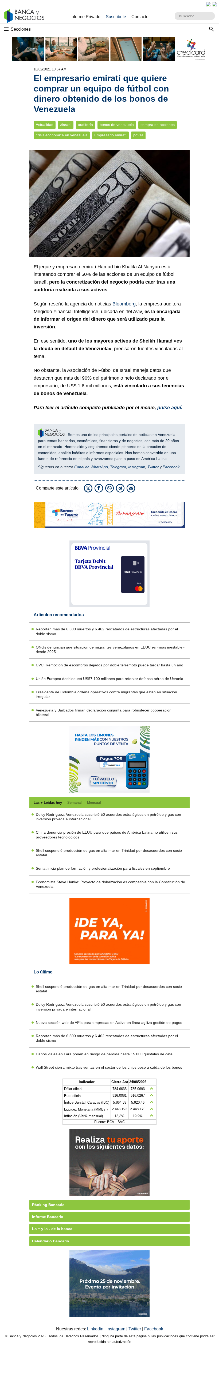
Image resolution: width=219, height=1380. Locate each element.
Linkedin (95, 1329)
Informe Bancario (47, 1217)
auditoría (85, 125)
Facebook (171, 467)
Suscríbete (116, 16)
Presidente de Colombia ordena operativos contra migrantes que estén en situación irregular (106, 694)
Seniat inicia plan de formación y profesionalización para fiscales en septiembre (103, 868)
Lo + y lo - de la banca (52, 1229)
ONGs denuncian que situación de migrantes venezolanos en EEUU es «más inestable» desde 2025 (110, 649)
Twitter (153, 467)
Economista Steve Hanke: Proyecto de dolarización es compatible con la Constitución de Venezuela (110, 884)
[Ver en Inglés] (208, 4)
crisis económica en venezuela (62, 135)
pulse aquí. (169, 407)
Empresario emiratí (110, 135)
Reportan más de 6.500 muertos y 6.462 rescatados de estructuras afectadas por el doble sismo (107, 631)
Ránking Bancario (48, 1205)
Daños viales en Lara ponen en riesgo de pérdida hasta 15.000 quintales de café (104, 1054)
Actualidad (44, 125)
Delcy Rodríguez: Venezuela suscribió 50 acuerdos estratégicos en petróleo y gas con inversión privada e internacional (108, 816)
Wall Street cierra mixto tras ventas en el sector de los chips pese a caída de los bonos (109, 1067)
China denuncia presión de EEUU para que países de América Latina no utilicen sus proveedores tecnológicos (107, 834)
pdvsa (138, 135)
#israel (65, 125)
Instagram (136, 467)
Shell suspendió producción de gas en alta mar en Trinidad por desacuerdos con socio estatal (109, 852)
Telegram (118, 467)
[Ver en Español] (215, 4)
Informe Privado (85, 16)
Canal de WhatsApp (91, 467)
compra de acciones (157, 125)
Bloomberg (124, 304)
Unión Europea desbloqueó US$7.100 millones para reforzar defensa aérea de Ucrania (109, 679)
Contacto (139, 16)
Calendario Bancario (50, 1241)
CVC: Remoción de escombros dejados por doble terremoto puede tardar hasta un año (109, 665)
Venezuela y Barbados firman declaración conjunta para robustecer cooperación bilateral (103, 712)
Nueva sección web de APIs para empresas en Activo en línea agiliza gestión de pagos (109, 1022)
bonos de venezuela (117, 125)
